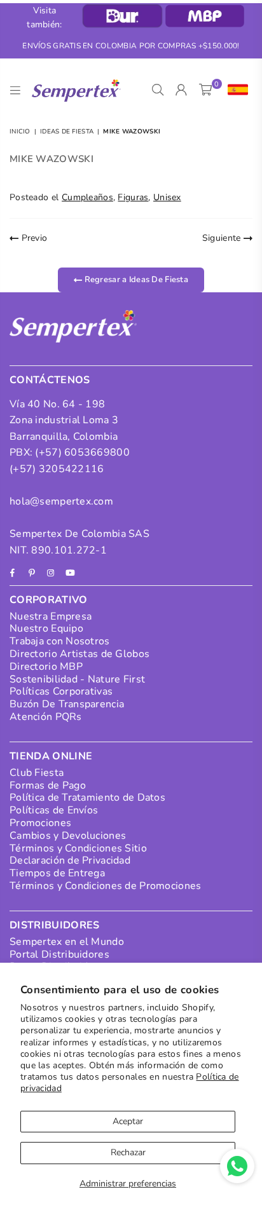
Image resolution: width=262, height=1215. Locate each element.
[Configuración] (234, 90)
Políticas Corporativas (61, 691)
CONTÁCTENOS (50, 380)
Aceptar (128, 1121)
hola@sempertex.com (61, 501)
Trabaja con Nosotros (60, 641)
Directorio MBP (46, 667)
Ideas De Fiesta (66, 131)
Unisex (167, 197)
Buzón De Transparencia (67, 704)
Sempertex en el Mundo (67, 942)
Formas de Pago (48, 785)
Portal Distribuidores (59, 954)
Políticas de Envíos (54, 810)
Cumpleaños (87, 197)
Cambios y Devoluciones (68, 836)
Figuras (133, 197)
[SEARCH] (158, 90)
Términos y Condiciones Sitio (78, 848)
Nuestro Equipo (46, 628)
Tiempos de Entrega (57, 873)
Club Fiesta (37, 773)
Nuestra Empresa (51, 616)
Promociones (40, 823)
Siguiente (223, 238)
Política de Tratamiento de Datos (87, 797)
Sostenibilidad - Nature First (77, 679)
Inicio (20, 131)
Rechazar (128, 1152)
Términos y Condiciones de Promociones (105, 886)
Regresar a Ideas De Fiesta (135, 279)
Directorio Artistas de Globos (79, 654)
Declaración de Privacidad (70, 860)
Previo (32, 238)
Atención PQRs (46, 717)
